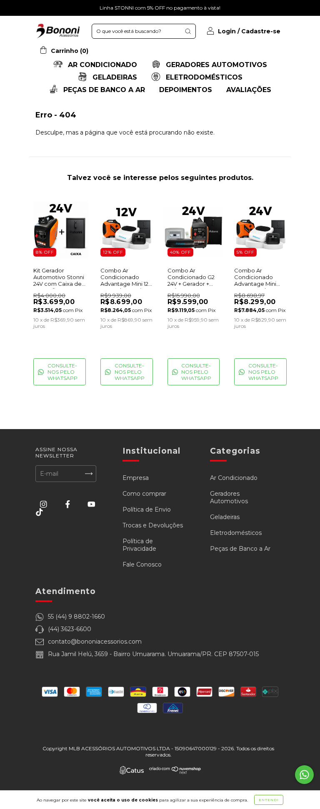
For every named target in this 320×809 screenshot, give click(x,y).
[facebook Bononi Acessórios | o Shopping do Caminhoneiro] (69, 504)
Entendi (269, 800)
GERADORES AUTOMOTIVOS (215, 65)
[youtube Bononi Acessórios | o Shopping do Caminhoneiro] (91, 504)
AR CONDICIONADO (101, 65)
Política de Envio (146, 509)
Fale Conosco (142, 564)
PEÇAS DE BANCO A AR (103, 90)
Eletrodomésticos (236, 533)
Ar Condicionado (234, 478)
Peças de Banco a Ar (240, 548)
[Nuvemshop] (175, 772)
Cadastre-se (260, 31)
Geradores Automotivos (229, 497)
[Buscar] (188, 31)
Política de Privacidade (139, 544)
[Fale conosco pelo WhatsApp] (304, 774)
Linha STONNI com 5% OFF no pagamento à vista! (160, 8)
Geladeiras (225, 517)
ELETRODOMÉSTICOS (203, 77)
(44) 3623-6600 (69, 629)
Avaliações (248, 90)
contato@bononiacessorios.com (95, 641)
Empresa (135, 478)
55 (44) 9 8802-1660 (76, 616)
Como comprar (144, 493)
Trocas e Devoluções (152, 525)
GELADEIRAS (113, 77)
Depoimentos (185, 90)
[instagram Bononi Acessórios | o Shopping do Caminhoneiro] (44, 504)
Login (227, 31)
